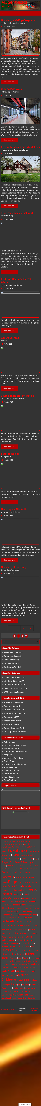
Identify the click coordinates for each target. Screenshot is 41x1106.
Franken (32, 890)
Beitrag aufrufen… (8, 82)
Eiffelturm (23, 877)
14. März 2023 (8, 460)
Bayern (25, 850)
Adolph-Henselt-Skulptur (12, 721)
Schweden (13, 967)
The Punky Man (10, 337)
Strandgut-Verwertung (11, 660)
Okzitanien (29, 943)
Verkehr (10, 991)
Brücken (30, 859)
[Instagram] (22, 636)
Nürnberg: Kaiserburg (13, 567)
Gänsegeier (31, 902)
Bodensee (24, 855)
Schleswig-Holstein (30, 961)
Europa (13, 882)
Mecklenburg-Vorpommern (19, 930)
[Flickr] (18, 636)
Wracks (32, 995)
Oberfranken (15, 943)
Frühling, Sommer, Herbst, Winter (16, 280)
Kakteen (12, 909)
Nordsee (12, 940)
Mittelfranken (19, 933)
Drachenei (20, 873)
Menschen (6, 933)
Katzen (13, 912)
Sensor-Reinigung (10, 780)
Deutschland (9, 872)
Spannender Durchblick (12, 706)
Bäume (3, 866)
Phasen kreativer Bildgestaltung (15, 764)
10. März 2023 (8, 515)
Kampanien (27, 909)
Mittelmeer (32, 934)
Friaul (15, 894)
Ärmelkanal (6, 998)
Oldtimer (4, 946)
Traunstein (25, 985)
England (31, 877)
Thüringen (5, 984)
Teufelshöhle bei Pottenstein (17, 395)
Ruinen (20, 958)
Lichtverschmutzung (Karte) (14, 758)
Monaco (4, 937)
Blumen (16, 854)
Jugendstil (31, 905)
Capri (21, 866)
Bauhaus (3, 851)
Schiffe (12, 961)
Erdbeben (4, 882)
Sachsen (26, 958)
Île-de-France (17, 998)
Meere (32, 929)
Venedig (15, 988)
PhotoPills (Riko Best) (11, 771)
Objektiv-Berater (9, 761)
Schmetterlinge (21, 964)
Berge (32, 851)
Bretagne (15, 858)
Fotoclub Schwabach (11, 748)
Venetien (21, 988)
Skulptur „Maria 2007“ (11, 717)
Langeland (27, 922)
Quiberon (4, 954)
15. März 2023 (8, 402)
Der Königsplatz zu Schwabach (15, 732)
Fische (4, 886)
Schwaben (5, 967)
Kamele (19, 909)
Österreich (32, 998)
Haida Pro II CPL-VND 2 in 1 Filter (15, 688)
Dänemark (7, 877)
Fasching (34, 882)
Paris (19, 946)
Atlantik (27, 844)
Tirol (19, 985)
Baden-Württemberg (29, 847)
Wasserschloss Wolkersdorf (13, 702)
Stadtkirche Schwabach (12, 724)
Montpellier (13, 937)
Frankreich (6, 893)
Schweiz (20, 967)
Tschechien (34, 984)
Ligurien (20, 925)
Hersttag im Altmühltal (14, 509)
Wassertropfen (6, 995)
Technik (34, 980)
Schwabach (33, 964)
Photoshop (16, 950)
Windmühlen (22, 994)
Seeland (5, 970)
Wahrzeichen (25, 991)
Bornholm (5, 858)
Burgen (36, 859)
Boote (30, 855)
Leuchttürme (8, 925)
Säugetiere (24, 979)
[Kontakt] (26, 636)
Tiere (14, 984)
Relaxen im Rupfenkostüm (13, 652)
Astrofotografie (18, 844)
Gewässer (6, 898)
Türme (4, 988)
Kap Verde (35, 909)
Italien (23, 904)
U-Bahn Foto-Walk (11, 89)
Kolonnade (14, 915)
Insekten (16, 904)
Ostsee (12, 946)
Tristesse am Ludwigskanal (17, 213)
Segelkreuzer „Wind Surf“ (12, 667)
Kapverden (5, 912)
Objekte (22, 943)
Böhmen (10, 866)
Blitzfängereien (10, 453)
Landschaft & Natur (12, 921)
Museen (29, 937)
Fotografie (26, 886)
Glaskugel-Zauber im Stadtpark (15, 713)
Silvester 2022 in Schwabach (14, 710)
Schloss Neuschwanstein (12, 656)
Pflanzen (6, 949)
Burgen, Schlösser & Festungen (17, 862)
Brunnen (23, 859)
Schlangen (19, 961)
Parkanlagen (26, 946)
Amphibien (20, 841)
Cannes (16, 866)
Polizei (23, 950)
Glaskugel (17, 898)
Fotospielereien (20, 890)
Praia (28, 950)
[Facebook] (14, 636)
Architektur (28, 841)
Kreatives (33, 915)
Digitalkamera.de (10, 742)
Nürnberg (27, 940)
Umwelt (10, 988)
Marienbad (5, 930)
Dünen (17, 877)
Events (20, 882)
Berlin (37, 851)
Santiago (5, 961)
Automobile (16, 847)
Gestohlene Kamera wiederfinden (15, 752)
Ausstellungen (6, 847)
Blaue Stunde (6, 855)
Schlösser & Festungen (7, 964)
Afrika (3, 841)
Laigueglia (29, 918)
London (34, 926)
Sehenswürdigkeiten (21, 971)
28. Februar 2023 (9, 573)
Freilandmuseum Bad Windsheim (20, 147)
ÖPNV (25, 998)
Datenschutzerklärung (7, 1010)
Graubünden (25, 898)
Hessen (9, 905)
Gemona (25, 894)
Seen (13, 971)
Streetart (5, 975)
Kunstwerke (6, 918)
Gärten (3, 905)
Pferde (33, 946)
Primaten (34, 950)
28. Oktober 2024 (9, 27)
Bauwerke (14, 851)
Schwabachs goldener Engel (14, 728)
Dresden (27, 873)
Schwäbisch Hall (29, 967)
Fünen (20, 894)
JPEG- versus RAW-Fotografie (14, 692)
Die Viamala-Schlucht (11, 663)
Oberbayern (5, 943)
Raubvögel (21, 954)
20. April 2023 (8, 344)
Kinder (18, 912)
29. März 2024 (8, 219)
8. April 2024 (8, 153)
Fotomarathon (7, 890)
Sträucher (13, 975)
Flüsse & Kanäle (14, 886)
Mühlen (4, 940)
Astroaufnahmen (6, 844)
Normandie (19, 940)
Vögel (17, 991)
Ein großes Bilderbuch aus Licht (15, 685)
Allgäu (9, 841)
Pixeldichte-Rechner (11, 774)
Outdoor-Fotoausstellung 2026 (14, 677)
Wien (14, 995)
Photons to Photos (10, 767)
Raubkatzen (13, 954)
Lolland (27, 926)
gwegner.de (8, 755)
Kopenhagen (24, 915)
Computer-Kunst (28, 866)
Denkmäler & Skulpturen (29, 868)
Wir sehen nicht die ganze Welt (14, 681)
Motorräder (21, 937)
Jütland (5, 908)
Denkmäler (15, 869)
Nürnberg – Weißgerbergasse (18, 20)
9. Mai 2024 (7, 95)
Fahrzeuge (27, 882)
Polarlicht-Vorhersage (11, 777)
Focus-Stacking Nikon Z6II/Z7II (15, 745)
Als (14, 841)
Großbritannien (21, 902)
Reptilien (13, 958)
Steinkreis (31, 971)
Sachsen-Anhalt (34, 958)
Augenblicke (14, 2)
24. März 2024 (8, 289)
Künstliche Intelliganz (18, 918)
